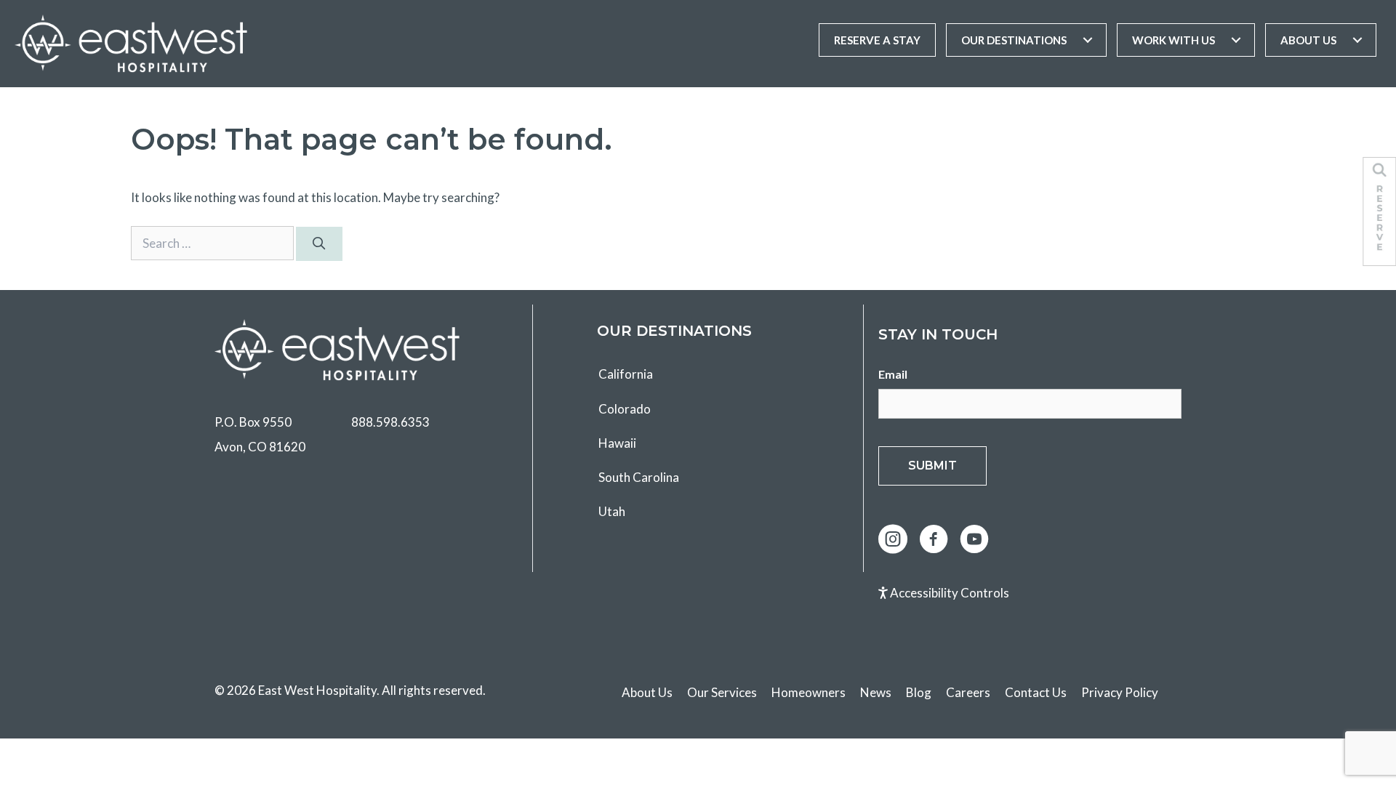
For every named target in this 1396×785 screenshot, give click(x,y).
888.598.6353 (390, 422)
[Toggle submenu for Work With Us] (1236, 40)
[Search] (319, 244)
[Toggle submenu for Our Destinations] (1087, 40)
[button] (892, 539)
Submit (932, 465)
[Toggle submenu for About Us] (1357, 40)
